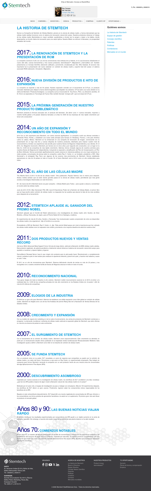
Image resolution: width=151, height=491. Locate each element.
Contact (64, 12)
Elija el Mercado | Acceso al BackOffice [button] (75, 2)
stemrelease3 (99, 465)
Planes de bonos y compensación (131, 465)
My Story (71, 12)
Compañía (42, 21)
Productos (77, 21)
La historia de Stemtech (117, 32)
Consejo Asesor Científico (76, 469)
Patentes (110, 42)
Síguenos (46, 460)
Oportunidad (114, 21)
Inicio (32, 21)
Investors (54, 21)
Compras (89, 21)
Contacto (71, 477)
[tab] (75, 2)
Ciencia (66, 21)
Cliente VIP (100, 21)
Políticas (110, 45)
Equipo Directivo (73, 467)
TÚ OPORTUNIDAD (126, 460)
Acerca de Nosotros (76, 460)
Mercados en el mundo (116, 51)
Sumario (123, 463)
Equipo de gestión (114, 35)
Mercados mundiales (75, 480)
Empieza (123, 467)
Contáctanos (112, 48)
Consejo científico (114, 38)
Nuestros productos (102, 460)
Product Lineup (99, 463)
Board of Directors (74, 465)
